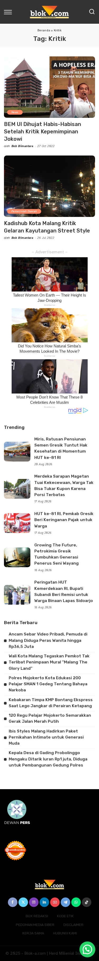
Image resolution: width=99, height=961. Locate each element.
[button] (87, 949)
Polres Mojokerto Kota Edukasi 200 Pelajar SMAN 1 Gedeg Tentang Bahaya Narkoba (48, 684)
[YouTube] (55, 902)
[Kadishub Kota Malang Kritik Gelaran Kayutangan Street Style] (49, 186)
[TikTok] (86, 902)
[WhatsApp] (76, 902)
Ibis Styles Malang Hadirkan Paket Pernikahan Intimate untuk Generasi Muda (46, 737)
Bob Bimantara (23, 146)
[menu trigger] (9, 12)
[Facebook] (12, 902)
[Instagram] (34, 902)
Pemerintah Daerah (24, 211)
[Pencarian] (92, 12)
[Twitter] (23, 902)
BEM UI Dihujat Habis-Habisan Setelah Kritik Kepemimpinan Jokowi (42, 131)
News (14, 112)
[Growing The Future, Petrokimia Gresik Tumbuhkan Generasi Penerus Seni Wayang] (17, 557)
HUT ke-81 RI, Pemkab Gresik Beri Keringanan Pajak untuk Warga (63, 519)
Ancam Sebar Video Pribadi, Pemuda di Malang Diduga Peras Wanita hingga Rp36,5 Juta (48, 640)
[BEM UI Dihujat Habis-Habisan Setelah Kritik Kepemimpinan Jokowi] (49, 87)
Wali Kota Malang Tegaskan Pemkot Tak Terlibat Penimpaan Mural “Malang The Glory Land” (49, 662)
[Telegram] (65, 902)
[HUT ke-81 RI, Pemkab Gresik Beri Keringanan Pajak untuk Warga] (17, 523)
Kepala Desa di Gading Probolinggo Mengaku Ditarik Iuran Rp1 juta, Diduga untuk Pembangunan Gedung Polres (48, 759)
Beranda (43, 30)
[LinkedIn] (44, 902)
